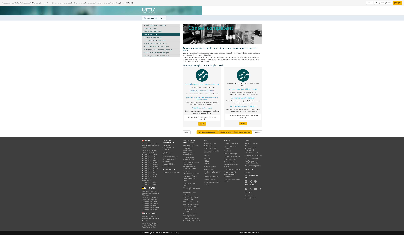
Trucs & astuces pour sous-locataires (170, 160)
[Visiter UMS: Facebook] (246, 189)
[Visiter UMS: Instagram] (260, 189)
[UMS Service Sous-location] (148, 10)
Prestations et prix (150, 28)
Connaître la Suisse (231, 144)
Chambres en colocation (171, 172)
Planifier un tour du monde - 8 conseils (251, 162)
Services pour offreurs (151, 34)
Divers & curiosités (230, 159)
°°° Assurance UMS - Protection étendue (158, 50)
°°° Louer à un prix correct (189, 184)
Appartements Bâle (149, 158)
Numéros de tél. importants (229, 176)
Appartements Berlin (149, 202)
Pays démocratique (231, 154)
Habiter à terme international (250, 149)
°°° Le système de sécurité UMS (155, 41)
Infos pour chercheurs (170, 157)
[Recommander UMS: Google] (255, 182)
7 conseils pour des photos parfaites (190, 215)
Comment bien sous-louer (190, 180)
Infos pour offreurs (189, 176)
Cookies (206, 185)
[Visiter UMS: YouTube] (255, 189)
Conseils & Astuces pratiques (189, 210)
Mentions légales (210, 179)
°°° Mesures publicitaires (152, 37)
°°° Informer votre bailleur (189, 193)
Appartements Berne (149, 156)
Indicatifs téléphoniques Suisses (232, 180)
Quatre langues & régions (230, 147)
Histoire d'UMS (209, 169)
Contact (206, 164)
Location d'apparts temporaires (155, 25)
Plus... (370, 3)
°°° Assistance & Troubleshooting (155, 44)
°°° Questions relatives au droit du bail (191, 198)
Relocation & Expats (251, 153)
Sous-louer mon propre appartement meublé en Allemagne (150, 193)
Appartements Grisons (150, 164)
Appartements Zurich (149, 184)
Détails (202, 124)
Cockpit (247, 173)
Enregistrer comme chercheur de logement (235, 132)
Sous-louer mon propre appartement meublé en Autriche (150, 218)
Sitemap (176, 233)
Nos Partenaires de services (251, 144)
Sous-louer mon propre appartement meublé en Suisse (150, 146)
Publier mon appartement (207, 132)
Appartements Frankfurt (150, 206)
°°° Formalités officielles (191, 202)
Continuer (257, 132)
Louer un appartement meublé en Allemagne (150, 199)
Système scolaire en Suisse (231, 165)
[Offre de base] (202, 75)
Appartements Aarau (149, 154)
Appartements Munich (150, 210)
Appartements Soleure (150, 172)
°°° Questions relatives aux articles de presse (191, 206)
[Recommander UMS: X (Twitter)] (250, 182)
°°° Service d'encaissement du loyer (156, 53)
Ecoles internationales (232, 169)
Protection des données (212, 182)
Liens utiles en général (253, 166)
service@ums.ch (250, 198)
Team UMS (207, 158)
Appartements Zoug (149, 182)
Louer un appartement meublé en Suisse (150, 151)
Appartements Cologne (150, 204)
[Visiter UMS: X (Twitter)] (250, 189)
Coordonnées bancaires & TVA (212, 173)
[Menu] (259, 10)
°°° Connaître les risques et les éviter (191, 189)
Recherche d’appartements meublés (168, 147)
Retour (186, 132)
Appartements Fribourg (150, 160)
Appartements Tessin (149, 176)
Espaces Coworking (251, 158)
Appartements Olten (149, 170)
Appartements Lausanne (150, 166)
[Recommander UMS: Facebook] (246, 182)
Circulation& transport (232, 156)
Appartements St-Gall (149, 174)
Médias (206, 161)
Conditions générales (211, 177)
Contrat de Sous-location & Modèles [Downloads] (191, 219)
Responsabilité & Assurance (168, 165)
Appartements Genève (150, 162)
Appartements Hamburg (150, 208)
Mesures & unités (230, 172)
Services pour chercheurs (153, 31)
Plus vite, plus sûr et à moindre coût (156, 56)
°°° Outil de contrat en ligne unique (156, 47)
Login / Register (248, 10)
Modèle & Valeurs (210, 166)
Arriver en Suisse (230, 162)
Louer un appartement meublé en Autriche (150, 224)
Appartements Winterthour (147, 179)
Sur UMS (207, 156)
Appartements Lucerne (150, 168)
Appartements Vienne (149, 227)
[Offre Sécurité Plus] (243, 75)
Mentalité (227, 151)
